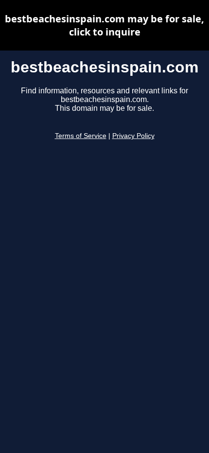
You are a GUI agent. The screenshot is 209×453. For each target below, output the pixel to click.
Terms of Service (80, 135)
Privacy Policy (133, 135)
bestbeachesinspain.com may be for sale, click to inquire (104, 25)
